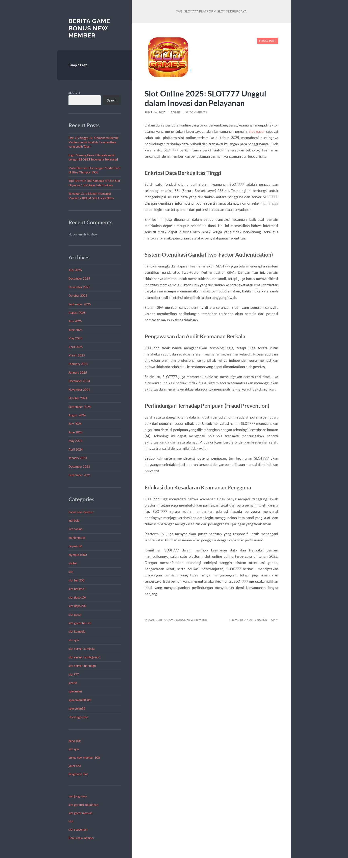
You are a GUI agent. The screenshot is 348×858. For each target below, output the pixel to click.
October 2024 (77, 398)
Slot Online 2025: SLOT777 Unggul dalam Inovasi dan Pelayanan (205, 98)
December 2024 (79, 381)
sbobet (73, 563)
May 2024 (75, 440)
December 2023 (79, 466)
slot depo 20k (77, 606)
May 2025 (75, 338)
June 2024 (75, 432)
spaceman (75, 691)
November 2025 (79, 287)
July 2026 (75, 270)
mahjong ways (77, 796)
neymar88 (75, 546)
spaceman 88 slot (80, 700)
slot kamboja (76, 631)
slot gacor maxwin (80, 813)
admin (176, 112)
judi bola (74, 520)
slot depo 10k (77, 597)
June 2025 (75, 330)
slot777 (73, 674)
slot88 (72, 683)
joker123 (74, 766)
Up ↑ (274, 619)
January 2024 (77, 458)
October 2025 (77, 295)
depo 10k (74, 741)
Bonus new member (81, 838)
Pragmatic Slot (78, 774)
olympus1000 (77, 554)
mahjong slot (76, 537)
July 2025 (75, 321)
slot (71, 571)
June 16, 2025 (155, 112)
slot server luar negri (82, 665)
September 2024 (79, 406)
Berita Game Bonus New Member (89, 28)
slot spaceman (77, 829)
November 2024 (79, 389)
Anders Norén (255, 619)
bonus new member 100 (84, 757)
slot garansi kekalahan (83, 804)
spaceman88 (76, 708)
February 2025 (78, 364)
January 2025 (77, 372)
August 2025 (77, 312)
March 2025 (76, 355)
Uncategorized (78, 717)
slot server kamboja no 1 (84, 657)
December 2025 (79, 278)
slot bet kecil (76, 589)
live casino (75, 529)
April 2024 (75, 449)
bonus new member (81, 512)
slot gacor (75, 614)
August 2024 (77, 415)
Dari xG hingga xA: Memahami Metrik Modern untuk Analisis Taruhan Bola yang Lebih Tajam (93, 142)
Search (74, 92)
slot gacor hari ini (79, 623)
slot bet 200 (76, 580)
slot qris (73, 640)
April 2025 (75, 347)
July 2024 (75, 423)
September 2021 (79, 475)
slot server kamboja (81, 648)
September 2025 (79, 304)
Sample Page (77, 65)
